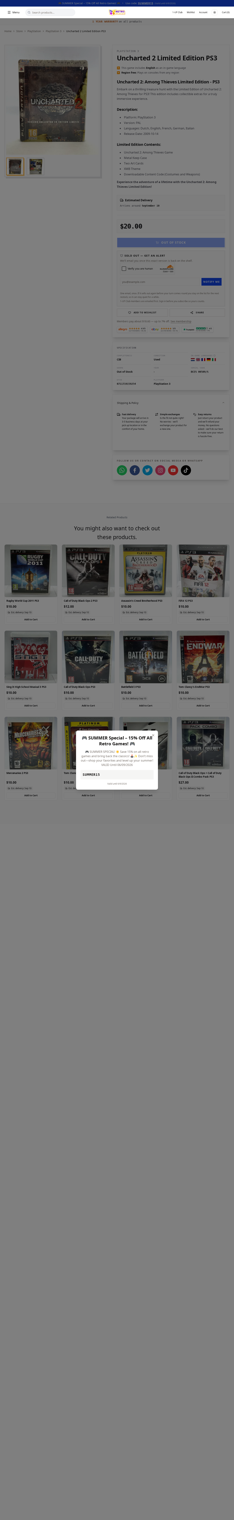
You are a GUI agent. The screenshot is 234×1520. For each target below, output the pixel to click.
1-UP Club (177, 12)
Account (203, 12)
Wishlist (191, 12)
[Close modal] (153, 735)
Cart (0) (226, 12)
